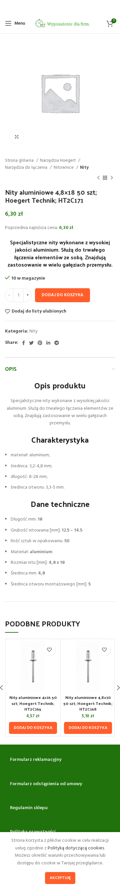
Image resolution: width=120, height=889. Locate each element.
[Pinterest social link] (40, 342)
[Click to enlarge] (16, 136)
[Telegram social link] (56, 342)
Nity (84, 167)
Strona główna (20, 160)
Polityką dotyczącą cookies (76, 848)
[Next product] (111, 178)
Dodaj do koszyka (62, 295)
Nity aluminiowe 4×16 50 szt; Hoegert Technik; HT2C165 (33, 703)
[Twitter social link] (31, 342)
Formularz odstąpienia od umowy (46, 784)
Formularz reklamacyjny (35, 760)
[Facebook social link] (23, 342)
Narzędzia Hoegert (58, 160)
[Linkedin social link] (48, 342)
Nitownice (64, 167)
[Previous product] (98, 178)
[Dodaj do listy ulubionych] (49, 650)
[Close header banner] (111, 6)
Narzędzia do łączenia (26, 167)
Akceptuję (60, 878)
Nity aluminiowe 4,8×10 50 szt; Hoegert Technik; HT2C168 (87, 703)
